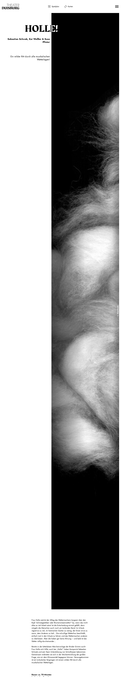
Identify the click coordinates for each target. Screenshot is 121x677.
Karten (70, 6)
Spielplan (55, 6)
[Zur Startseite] (10, 6)
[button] (117, 6)
